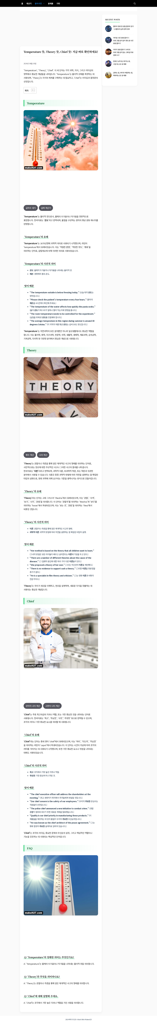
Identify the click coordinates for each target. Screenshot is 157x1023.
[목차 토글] (32, 90)
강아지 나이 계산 (33, 705)
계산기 (29, 3)
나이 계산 (43, 454)
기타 (58, 3)
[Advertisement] (61, 30)
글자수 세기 (31, 207)
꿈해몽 (50, 3)
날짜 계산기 (46, 207)
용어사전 (38, 3)
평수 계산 (30, 454)
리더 (25, 748)
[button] (134, 3)
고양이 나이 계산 (52, 705)
